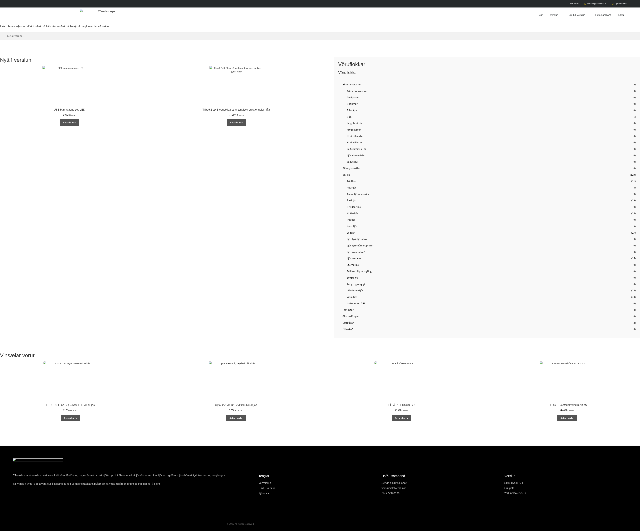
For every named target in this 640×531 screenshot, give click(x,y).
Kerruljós (352, 226)
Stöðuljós (352, 277)
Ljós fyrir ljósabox (357, 239)
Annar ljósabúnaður (358, 194)
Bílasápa (352, 110)
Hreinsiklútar (354, 142)
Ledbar (351, 232)
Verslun (554, 14)
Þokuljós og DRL (356, 303)
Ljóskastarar (354, 258)
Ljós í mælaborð (356, 252)
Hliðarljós (352, 213)
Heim (540, 14)
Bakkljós (352, 200)
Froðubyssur (354, 129)
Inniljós (351, 219)
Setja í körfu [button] (69, 122)
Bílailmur (352, 103)
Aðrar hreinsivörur (357, 91)
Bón (349, 116)
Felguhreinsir (354, 123)
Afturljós (351, 187)
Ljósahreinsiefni (356, 155)
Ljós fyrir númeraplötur (360, 245)
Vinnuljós (352, 297)
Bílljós (346, 174)
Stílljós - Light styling (359, 271)
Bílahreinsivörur (351, 84)
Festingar (348, 309)
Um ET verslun (576, 14)
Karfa (621, 14)
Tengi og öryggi (356, 284)
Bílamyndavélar (351, 168)
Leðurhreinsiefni (356, 149)
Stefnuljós (353, 264)
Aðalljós (351, 181)
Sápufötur (352, 161)
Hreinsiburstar (355, 136)
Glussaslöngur (350, 316)
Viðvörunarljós (355, 290)
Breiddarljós (354, 206)
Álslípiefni (352, 97)
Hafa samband (603, 14)
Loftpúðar (348, 322)
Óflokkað (347, 329)
